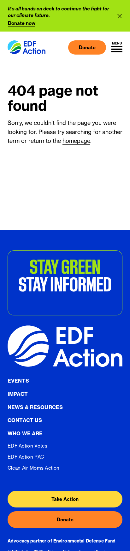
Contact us (25, 420)
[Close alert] (121, 16)
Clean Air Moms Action (33, 468)
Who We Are (25, 433)
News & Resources (35, 407)
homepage (76, 140)
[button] (116, 47)
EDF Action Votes (28, 446)
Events (18, 381)
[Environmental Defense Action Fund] (31, 47)
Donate (65, 520)
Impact (18, 393)
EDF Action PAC (26, 457)
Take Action (65, 499)
